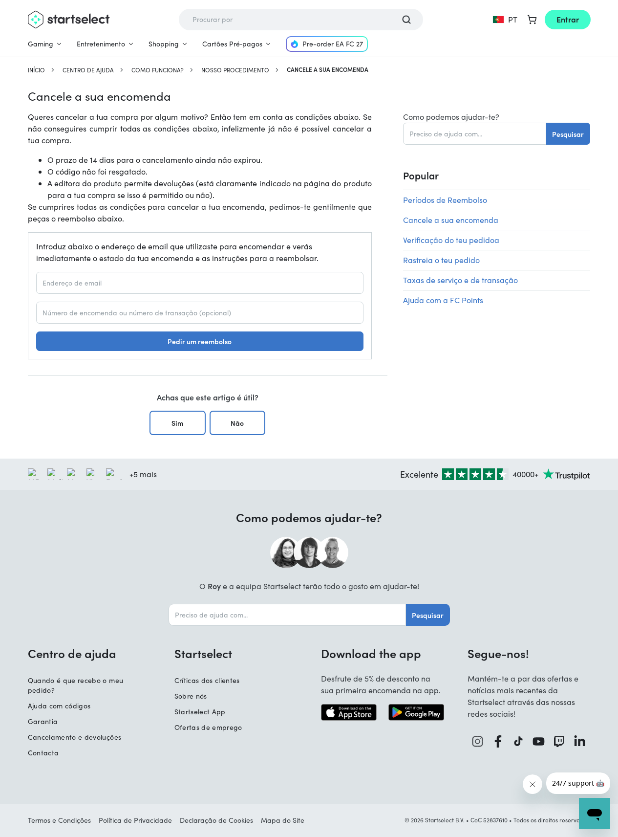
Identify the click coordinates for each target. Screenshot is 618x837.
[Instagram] (478, 741)
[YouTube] (539, 741)
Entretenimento (101, 43)
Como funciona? (157, 70)
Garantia (43, 721)
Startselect (203, 653)
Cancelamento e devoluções (75, 737)
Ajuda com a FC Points (443, 300)
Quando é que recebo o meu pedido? (76, 685)
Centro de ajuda (88, 70)
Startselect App (200, 711)
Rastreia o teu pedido (441, 260)
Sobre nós (190, 696)
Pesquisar (568, 134)
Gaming (40, 43)
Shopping (164, 43)
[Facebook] (498, 741)
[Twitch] (559, 741)
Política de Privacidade (135, 820)
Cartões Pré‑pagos (232, 43)
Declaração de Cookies (216, 820)
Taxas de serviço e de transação (460, 280)
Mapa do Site (282, 820)
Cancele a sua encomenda (450, 220)
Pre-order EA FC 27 (332, 43)
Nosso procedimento (235, 70)
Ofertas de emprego (208, 727)
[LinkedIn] (580, 741)
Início (36, 70)
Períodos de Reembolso (445, 200)
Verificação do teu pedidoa (451, 240)
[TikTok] (519, 741)
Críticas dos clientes (207, 680)
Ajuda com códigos (59, 705)
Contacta (43, 752)
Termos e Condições (59, 820)
